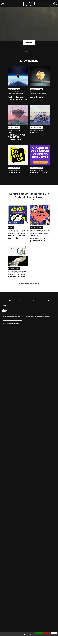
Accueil (26, 50)
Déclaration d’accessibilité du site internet (12, 320)
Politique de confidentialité (29, 634)
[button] (2, 4)
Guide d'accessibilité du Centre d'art (11, 323)
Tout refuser (47, 633)
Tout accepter (39, 633)
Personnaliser (54, 633)
